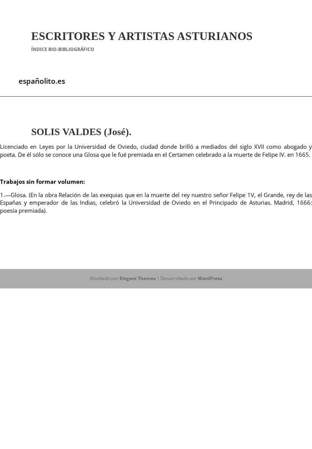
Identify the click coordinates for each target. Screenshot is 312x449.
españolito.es (42, 81)
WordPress (210, 278)
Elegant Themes (137, 278)
